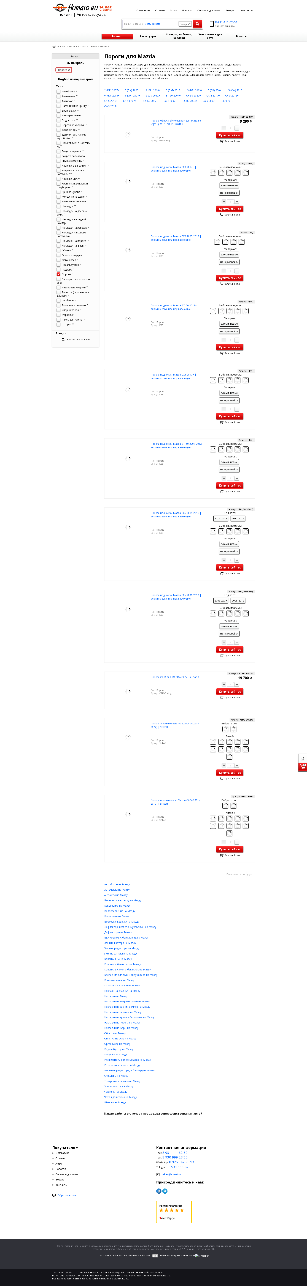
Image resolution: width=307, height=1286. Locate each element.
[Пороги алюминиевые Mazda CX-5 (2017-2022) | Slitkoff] (128, 737)
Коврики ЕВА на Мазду (118, 959)
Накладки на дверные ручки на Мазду (127, 1001)
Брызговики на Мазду (117, 905)
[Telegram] (165, 1191)
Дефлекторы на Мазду (118, 932)
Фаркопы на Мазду (115, 1091)
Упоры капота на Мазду (118, 1086)
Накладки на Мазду (116, 996)
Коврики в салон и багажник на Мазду (127, 969)
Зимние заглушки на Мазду (120, 953)
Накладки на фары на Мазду (121, 1028)
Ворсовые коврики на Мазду (121, 921)
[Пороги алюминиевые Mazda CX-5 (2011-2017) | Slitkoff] (128, 814)
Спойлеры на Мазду (116, 1075)
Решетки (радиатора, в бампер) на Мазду (129, 1070)
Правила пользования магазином (131, 1255)
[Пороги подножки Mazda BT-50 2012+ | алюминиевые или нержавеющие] (128, 319)
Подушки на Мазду (115, 1054)
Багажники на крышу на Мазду (122, 900)
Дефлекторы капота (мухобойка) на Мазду (130, 927)
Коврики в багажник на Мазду (122, 964)
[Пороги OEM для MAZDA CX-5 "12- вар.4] (128, 691)
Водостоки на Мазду (117, 916)
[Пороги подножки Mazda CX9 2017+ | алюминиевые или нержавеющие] (128, 181)
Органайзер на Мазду (117, 1043)
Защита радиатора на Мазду (121, 948)
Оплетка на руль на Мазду (120, 1038)
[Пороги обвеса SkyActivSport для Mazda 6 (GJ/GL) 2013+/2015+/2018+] (128, 134)
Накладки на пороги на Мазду (122, 1022)
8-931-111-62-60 (226, 22)
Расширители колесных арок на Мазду (127, 1059)
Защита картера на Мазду (120, 943)
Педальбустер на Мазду (118, 1049)
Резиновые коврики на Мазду (122, 1065)
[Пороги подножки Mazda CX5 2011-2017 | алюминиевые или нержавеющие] (128, 527)
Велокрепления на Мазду (119, 911)
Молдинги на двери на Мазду (122, 985)
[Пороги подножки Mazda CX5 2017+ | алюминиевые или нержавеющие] (128, 388)
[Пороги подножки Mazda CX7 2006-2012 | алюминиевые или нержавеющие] (128, 609)
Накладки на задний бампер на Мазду (127, 1006)
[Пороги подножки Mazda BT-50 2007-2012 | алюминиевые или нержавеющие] (128, 458)
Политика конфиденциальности (177, 1255)
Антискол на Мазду (116, 895)
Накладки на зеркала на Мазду (122, 1012)
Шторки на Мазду (115, 1102)
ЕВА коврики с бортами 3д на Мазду (126, 937)
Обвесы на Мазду (115, 1033)
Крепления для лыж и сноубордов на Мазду (130, 974)
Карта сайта (104, 1255)
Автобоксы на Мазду (117, 884)
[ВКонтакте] (158, 1191)
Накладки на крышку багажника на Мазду (129, 1017)
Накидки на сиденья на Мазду (122, 990)
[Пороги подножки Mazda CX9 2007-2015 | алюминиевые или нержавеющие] (128, 250)
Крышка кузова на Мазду (119, 980)
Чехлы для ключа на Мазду (120, 1097)
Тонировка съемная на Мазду (122, 1081)
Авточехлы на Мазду (117, 889)
